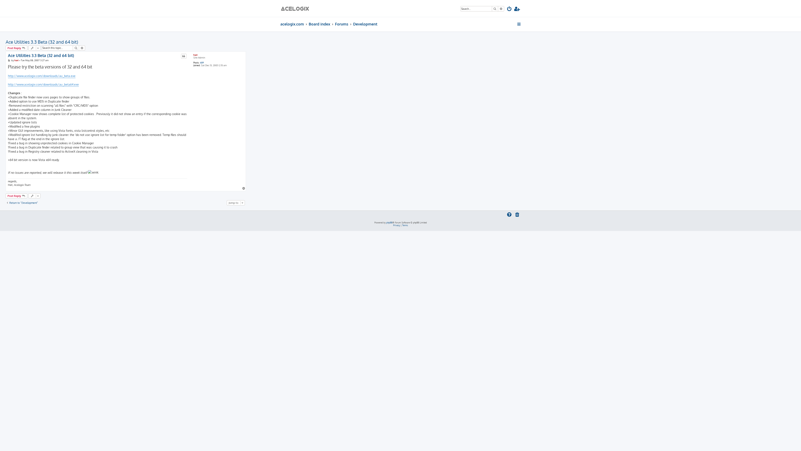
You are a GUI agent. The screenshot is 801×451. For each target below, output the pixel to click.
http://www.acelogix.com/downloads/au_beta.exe (42, 76)
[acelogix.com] (296, 8)
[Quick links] (519, 24)
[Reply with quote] (183, 56)
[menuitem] (509, 9)
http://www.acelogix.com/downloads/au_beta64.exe (43, 84)
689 (202, 62)
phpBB (389, 222)
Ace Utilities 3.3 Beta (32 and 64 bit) (42, 42)
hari (195, 54)
